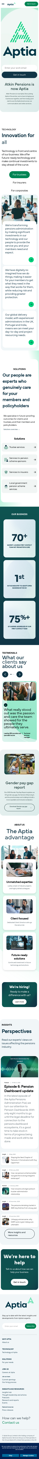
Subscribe (31, 1326)
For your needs (7, 1362)
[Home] (11, 4)
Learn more (19, 1002)
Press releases (7, 1410)
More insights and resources (16, 1233)
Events (4, 1403)
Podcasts (5, 1397)
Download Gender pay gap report (20, 807)
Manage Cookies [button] (28, 1455)
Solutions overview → (11, 429)
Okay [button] (10, 1455)
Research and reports (10, 1400)
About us (5, 1342)
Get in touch (31, 4)
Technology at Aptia (9, 1352)
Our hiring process (9, 1382)
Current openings (9, 1380)
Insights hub (7, 1392)
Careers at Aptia (8, 1372)
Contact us (10, 1422)
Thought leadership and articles (14, 1395)
